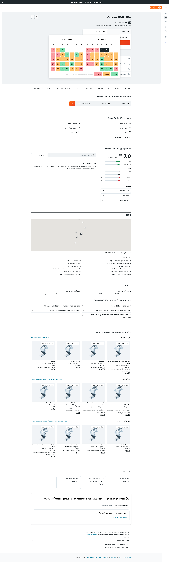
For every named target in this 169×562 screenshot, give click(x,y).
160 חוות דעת (119, 23)
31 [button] (53, 69)
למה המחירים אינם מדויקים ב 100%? (117, 547)
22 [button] (106, 64)
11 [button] (92, 55)
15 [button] (106, 59)
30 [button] (102, 69)
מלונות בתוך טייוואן (103, 557)
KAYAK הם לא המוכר (122, 540)
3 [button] (97, 50)
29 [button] (106, 69)
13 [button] (116, 59)
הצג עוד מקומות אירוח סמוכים (40, 337)
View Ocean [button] (101, 361)
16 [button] (102, 59)
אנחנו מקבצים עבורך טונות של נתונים (117, 544)
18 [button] (92, 59)
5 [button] (87, 50)
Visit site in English (77, 2)
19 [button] (88, 59)
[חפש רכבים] (165, 22)
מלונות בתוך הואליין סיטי (119, 517)
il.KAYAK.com (127, 557)
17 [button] (97, 59)
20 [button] (116, 64)
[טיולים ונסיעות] (165, 37)
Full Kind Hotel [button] (75, 445)
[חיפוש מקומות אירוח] (165, 17)
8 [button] (106, 55)
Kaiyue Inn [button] (127, 405)
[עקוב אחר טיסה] (165, 31)
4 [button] (92, 50)
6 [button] (71, 55)
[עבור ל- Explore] (165, 27)
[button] (2, 2)
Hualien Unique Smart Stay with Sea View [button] (118, 362)
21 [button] (111, 64)
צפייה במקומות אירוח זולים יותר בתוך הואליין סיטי (46, 379)
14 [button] (111, 59)
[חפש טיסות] (165, 13)
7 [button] (111, 55)
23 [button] (102, 64)
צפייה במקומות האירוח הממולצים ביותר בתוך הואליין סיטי (49, 421)
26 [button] (88, 64)
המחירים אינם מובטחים (91, 534)
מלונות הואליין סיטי (92, 557)
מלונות (120, 557)
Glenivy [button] (53, 361)
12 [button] (88, 55)
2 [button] (101, 50)
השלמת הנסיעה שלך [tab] (121, 505)
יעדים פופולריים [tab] (107, 505)
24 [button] (97, 64)
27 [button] (116, 69)
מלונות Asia (113, 557)
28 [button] (111, 69)
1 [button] (106, 50)
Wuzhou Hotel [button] (75, 403)
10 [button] (97, 55)
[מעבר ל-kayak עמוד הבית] (156, 7)
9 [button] (101, 55)
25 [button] (92, 64)
